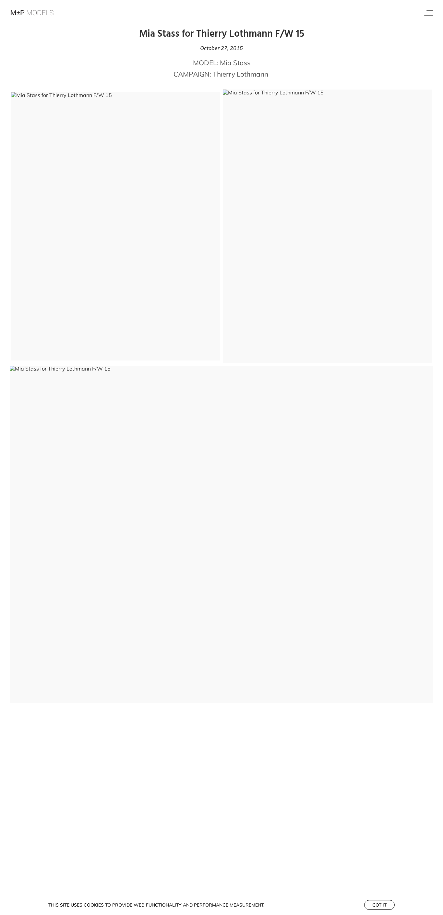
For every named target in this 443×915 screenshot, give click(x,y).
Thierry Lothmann (240, 74)
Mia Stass (235, 62)
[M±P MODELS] (32, 13)
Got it (379, 905)
